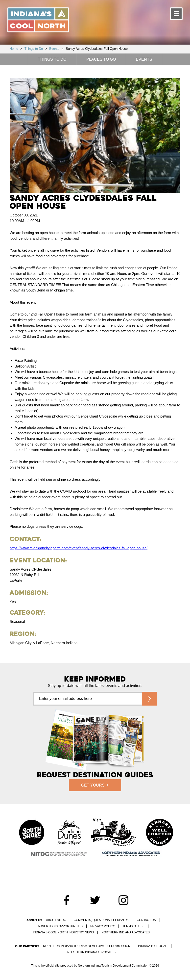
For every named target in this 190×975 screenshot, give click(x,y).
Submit (149, 699)
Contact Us (146, 920)
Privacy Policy (102, 926)
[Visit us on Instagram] (123, 900)
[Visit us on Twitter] (95, 900)
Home (14, 49)
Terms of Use (133, 926)
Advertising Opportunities (60, 926)
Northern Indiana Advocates (125, 932)
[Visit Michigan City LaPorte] (113, 832)
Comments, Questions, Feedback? (101, 920)
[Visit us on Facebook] (66, 900)
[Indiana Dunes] (69, 832)
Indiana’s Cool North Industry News (63, 932)
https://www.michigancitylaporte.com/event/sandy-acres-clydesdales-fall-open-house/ (78, 548)
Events (54, 49)
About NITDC (56, 920)
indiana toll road (152, 946)
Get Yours (93, 785)
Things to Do (33, 49)
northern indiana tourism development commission (86, 946)
